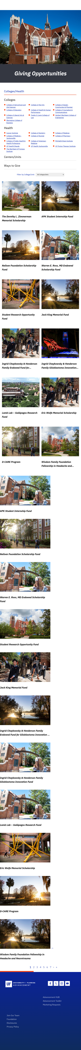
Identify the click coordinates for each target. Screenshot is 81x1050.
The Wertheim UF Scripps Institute (15, 150)
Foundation (12, 1019)
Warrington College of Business (14, 121)
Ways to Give (12, 165)
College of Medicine (62, 133)
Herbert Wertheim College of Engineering (65, 116)
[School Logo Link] (22, 984)
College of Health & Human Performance (41, 111)
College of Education (13, 110)
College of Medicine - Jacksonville (14, 137)
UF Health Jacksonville (39, 146)
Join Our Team (13, 1015)
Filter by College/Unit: (26, 174)
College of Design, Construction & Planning (64, 106)
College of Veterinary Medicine (38, 142)
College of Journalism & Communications (64, 111)
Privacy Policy (13, 1026)
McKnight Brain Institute (64, 141)
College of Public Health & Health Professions (15, 142)
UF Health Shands (12, 146)
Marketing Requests (51, 1004)
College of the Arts (37, 105)
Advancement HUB (51, 997)
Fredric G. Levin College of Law (40, 116)
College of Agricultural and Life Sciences (16, 106)
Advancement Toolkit (52, 1001)
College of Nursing (37, 136)
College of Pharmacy (62, 136)
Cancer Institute (12, 133)
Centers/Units (12, 157)
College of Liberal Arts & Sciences (15, 116)
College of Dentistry (38, 133)
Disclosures (12, 1023)
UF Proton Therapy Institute (65, 146)
